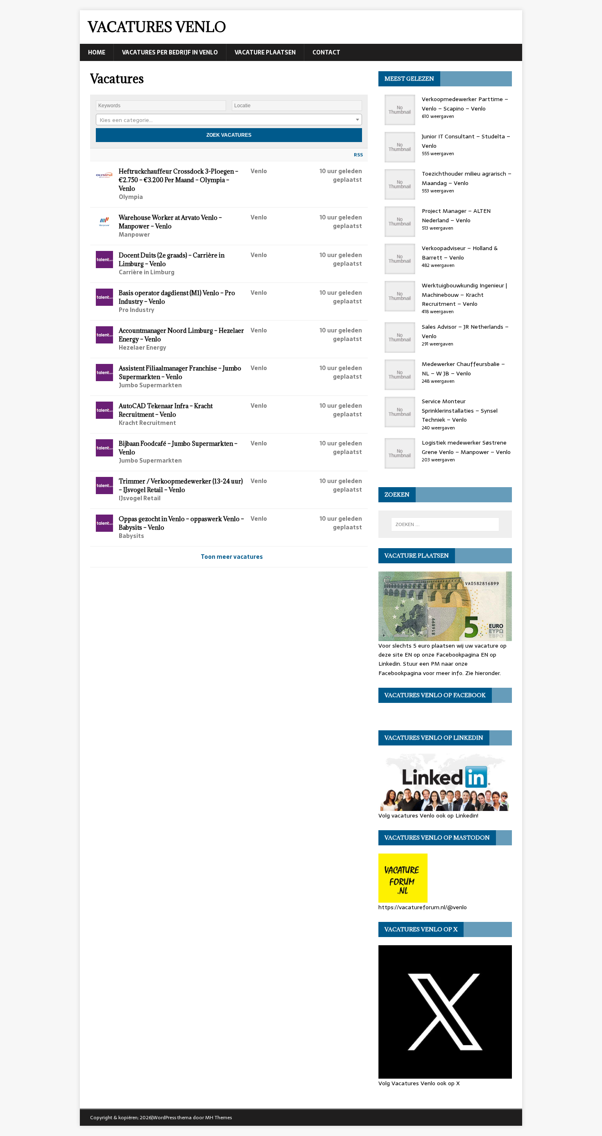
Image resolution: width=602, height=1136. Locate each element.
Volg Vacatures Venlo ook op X (419, 1083)
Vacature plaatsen (265, 52)
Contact (326, 52)
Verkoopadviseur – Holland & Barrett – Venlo (460, 253)
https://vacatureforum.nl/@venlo (422, 907)
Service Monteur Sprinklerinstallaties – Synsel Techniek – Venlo (460, 410)
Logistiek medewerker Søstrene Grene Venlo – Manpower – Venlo (466, 447)
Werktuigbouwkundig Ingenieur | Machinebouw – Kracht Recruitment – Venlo (464, 294)
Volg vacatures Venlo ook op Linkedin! (428, 815)
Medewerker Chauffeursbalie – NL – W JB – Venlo (463, 368)
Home (96, 52)
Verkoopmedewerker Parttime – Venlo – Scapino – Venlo (465, 104)
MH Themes (218, 1117)
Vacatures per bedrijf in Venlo (170, 52)
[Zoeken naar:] (445, 524)
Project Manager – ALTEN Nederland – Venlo (456, 215)
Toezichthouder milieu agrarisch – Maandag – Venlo (466, 178)
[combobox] (229, 119)
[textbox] (229, 120)
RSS (358, 154)
